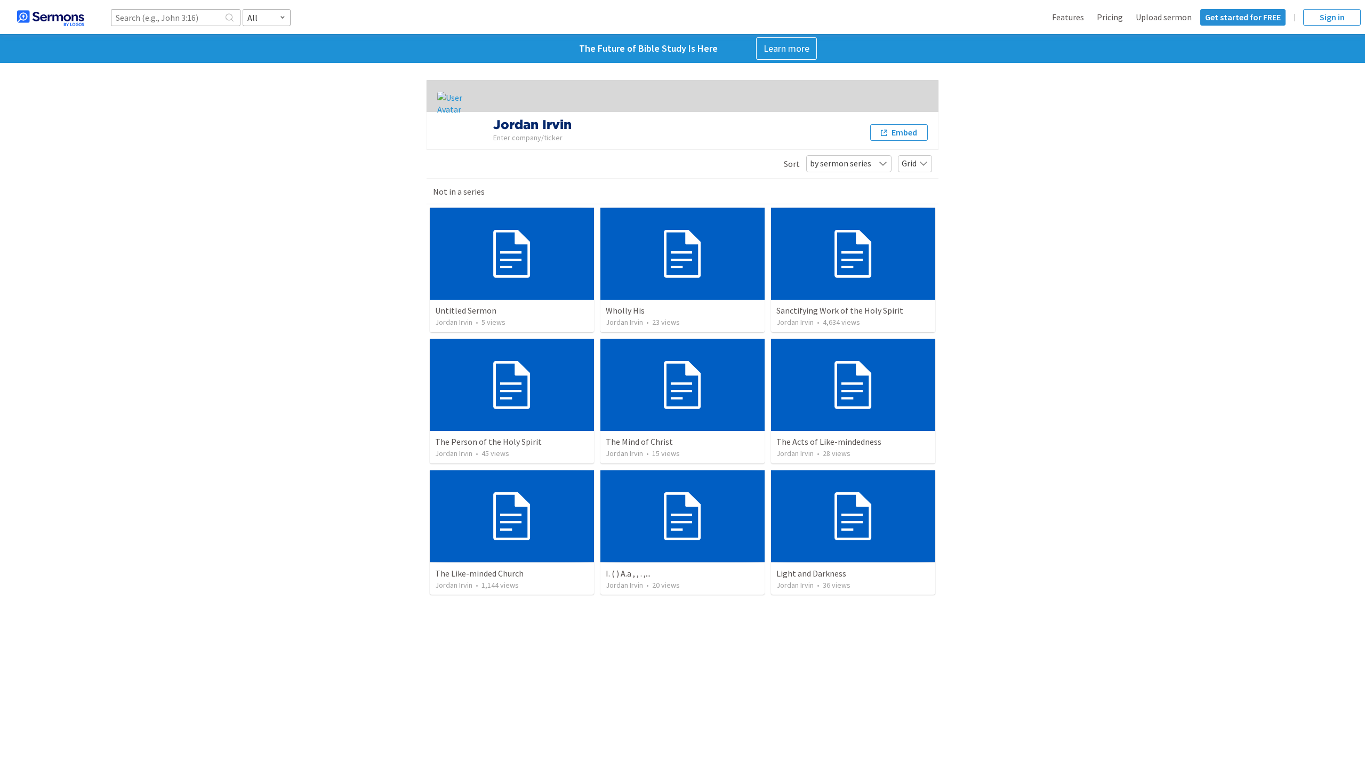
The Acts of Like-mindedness (828, 441)
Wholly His (625, 310)
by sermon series (840, 163)
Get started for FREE (1243, 17)
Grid (909, 163)
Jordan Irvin (453, 322)
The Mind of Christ (639, 441)
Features (1068, 17)
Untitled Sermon (465, 310)
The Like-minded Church (479, 573)
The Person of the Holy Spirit (488, 441)
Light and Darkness (811, 573)
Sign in (1332, 17)
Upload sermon (1164, 17)
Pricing (1110, 17)
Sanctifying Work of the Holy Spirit (839, 310)
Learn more (786, 48)
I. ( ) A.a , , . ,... (628, 573)
